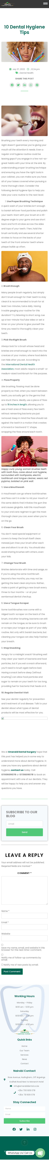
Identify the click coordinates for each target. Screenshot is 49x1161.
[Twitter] (21, 1129)
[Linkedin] (28, 1129)
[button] (12, 85)
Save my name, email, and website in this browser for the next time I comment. (23, 949)
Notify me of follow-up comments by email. (21, 959)
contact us (17, 770)
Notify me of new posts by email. (21, 965)
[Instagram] (35, 1129)
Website (5, 934)
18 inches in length (17, 404)
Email (5, 922)
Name (5, 911)
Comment (24, 873)
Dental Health (26, 72)
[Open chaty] (40, 1153)
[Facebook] (14, 1129)
